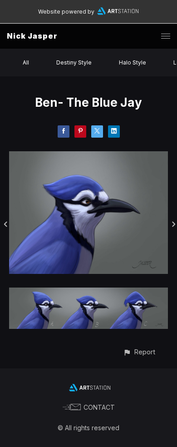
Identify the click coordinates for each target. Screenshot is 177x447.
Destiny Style (74, 62)
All (26, 62)
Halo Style (132, 62)
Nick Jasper (32, 35)
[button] (139, 352)
